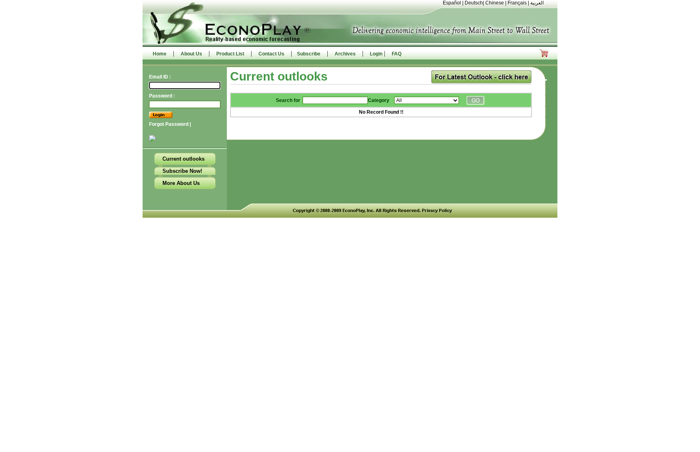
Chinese (494, 3)
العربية (537, 3)
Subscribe (308, 54)
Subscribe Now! (182, 171)
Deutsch (474, 3)
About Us (191, 54)
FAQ (396, 54)
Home (159, 54)
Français (517, 3)
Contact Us (271, 54)
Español (452, 3)
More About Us (181, 183)
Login (376, 54)
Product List (230, 54)
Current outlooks (183, 159)
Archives (345, 54)
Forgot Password (169, 124)
